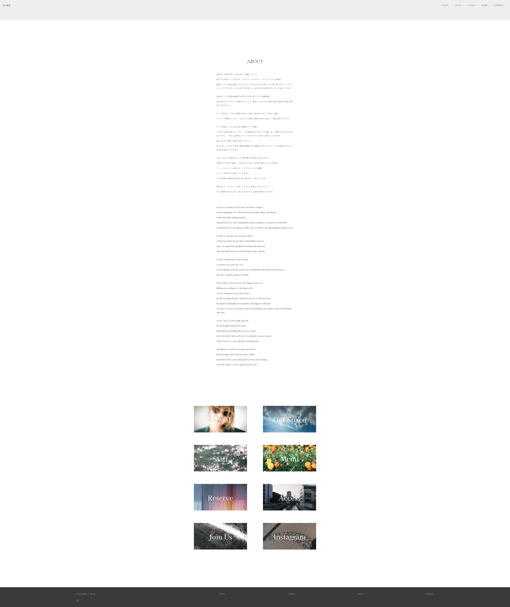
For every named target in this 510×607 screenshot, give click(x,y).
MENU (485, 5)
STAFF (458, 5)
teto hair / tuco (85, 593)
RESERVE (498, 5)
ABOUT (445, 5)
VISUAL (471, 5)
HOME (6, 5)
